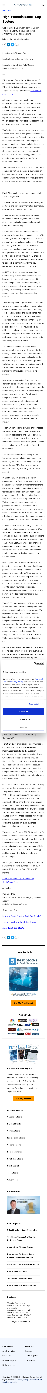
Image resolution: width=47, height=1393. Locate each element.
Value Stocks (13, 1180)
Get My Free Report (23, 1003)
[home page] (23, 5)
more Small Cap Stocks (13, 928)
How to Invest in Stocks (17, 1271)
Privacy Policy (22, 1380)
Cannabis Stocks (14, 1117)
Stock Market (13, 1166)
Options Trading (14, 1145)
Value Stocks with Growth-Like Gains (23, 1264)
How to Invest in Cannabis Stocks (21, 1285)
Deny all (23, 727)
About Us (29, 1346)
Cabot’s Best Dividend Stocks (20, 1247)
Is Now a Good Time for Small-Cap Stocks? (21, 916)
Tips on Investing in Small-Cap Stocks (19, 922)
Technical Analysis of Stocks (19, 1278)
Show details (34, 704)
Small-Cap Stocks (15, 1159)
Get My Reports (23, 1098)
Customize (22, 719)
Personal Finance (14, 1152)
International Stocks (16, 1138)
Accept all (23, 711)
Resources (7, 1346)
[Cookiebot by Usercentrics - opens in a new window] (33, 663)
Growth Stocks (13, 1131)
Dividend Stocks (14, 1124)
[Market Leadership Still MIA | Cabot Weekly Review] (23, 1205)
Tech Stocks (12, 1173)
